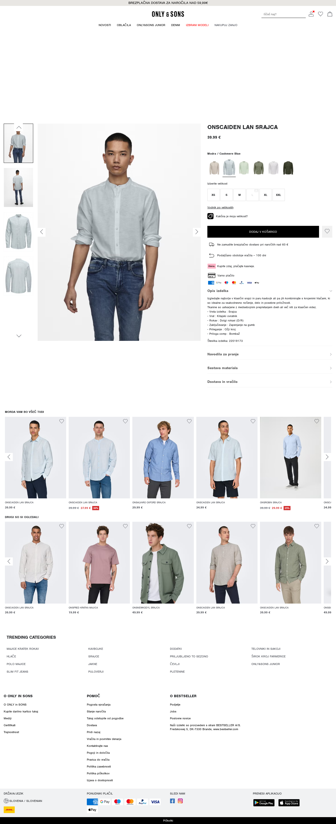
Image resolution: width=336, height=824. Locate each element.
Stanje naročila (96, 711)
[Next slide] (327, 457)
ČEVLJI (175, 664)
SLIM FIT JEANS (17, 672)
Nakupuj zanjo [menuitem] (225, 25)
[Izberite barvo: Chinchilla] (214, 167)
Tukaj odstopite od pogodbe (105, 718)
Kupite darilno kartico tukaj (21, 711)
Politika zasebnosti (99, 766)
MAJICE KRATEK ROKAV (23, 649)
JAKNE (92, 664)
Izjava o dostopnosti (100, 780)
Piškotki (168, 821)
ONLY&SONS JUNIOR (265, 664)
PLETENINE (177, 672)
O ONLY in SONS (18, 696)
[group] (35, 466)
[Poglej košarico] (329, 14)
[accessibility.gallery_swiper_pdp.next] (18, 336)
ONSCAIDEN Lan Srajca (242, 127)
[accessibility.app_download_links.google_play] (265, 803)
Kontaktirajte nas (97, 746)
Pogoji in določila (98, 753)
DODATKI (176, 649)
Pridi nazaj (93, 732)
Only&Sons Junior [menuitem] (151, 25)
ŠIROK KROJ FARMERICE (268, 656)
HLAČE (11, 656)
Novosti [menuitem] (105, 25)
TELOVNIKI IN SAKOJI (265, 649)
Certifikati (9, 725)
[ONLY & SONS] (168, 16)
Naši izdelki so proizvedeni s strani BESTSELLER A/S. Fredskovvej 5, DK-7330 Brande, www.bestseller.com (205, 727)
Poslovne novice (180, 718)
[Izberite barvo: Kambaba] (288, 167)
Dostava (92, 725)
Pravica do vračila (98, 760)
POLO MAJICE (16, 664)
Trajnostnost (11, 732)
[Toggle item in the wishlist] (327, 232)
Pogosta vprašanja (98, 705)
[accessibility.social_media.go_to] (172, 802)
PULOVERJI (96, 672)
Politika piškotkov (98, 773)
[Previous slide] (9, 457)
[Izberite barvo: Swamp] (258, 167)
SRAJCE (93, 656)
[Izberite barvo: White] (273, 167)
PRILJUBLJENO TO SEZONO (189, 656)
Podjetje (175, 705)
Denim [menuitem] (175, 25)
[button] (213, 195)
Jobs (173, 711)
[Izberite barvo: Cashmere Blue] (229, 168)
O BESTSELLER (183, 696)
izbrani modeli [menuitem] (197, 25)
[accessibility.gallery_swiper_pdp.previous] (18, 127)
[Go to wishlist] (320, 15)
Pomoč (93, 696)
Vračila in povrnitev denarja (104, 739)
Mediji (8, 718)
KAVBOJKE (95, 649)
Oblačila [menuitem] (124, 25)
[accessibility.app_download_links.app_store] (290, 803)
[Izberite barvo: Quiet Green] (243, 167)
